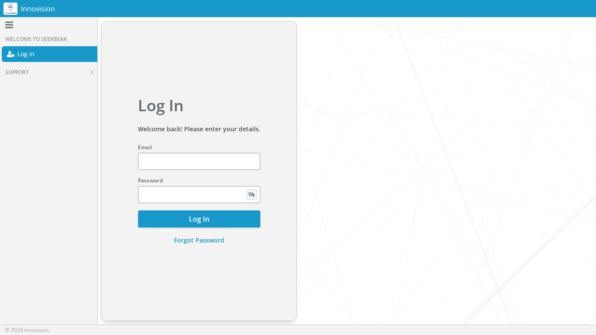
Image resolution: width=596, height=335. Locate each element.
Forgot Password (199, 240)
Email (145, 147)
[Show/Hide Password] (252, 194)
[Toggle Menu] (9, 25)
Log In (26, 54)
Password (150, 180)
